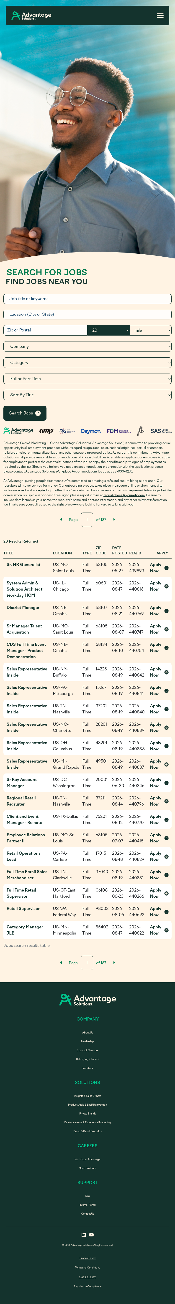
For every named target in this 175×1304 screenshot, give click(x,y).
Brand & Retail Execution (87, 1131)
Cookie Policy (87, 1277)
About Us (87, 1032)
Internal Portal (88, 1204)
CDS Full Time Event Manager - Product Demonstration (26, 650)
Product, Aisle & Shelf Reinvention (87, 1104)
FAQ (87, 1196)
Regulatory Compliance (87, 1286)
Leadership (87, 1041)
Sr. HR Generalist (23, 564)
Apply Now (159, 567)
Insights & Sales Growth (87, 1095)
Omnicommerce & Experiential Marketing (87, 1122)
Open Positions (87, 1168)
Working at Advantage (87, 1159)
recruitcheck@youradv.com (124, 495)
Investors (87, 1068)
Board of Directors (87, 1050)
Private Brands (87, 1113)
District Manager (23, 607)
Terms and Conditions (87, 1267)
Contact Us (87, 1213)
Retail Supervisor (23, 908)
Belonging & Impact (87, 1059)
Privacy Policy (88, 1258)
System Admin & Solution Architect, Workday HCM (25, 589)
